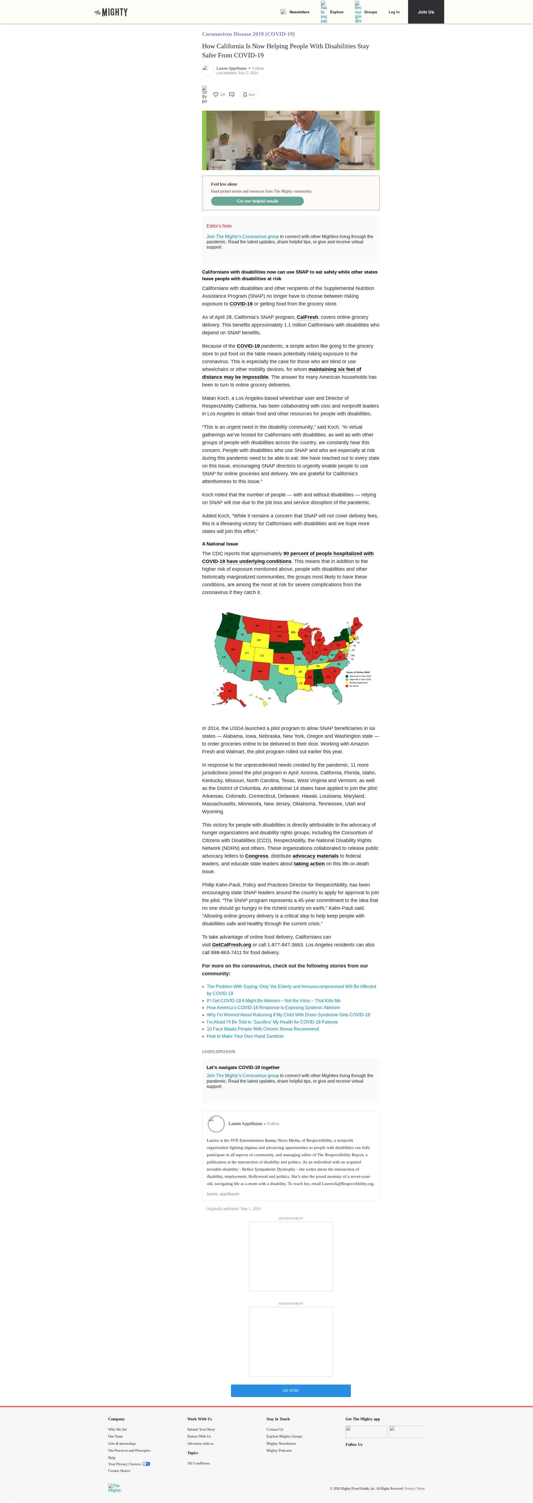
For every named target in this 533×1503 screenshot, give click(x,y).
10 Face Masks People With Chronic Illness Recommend (263, 1029)
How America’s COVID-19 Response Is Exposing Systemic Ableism (273, 1007)
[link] (111, 12)
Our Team (115, 1436)
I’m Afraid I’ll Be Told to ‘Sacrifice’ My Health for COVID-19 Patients (272, 1022)
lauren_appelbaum (223, 1193)
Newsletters (299, 11)
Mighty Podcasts (279, 1450)
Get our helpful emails (257, 201)
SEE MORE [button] (291, 1391)
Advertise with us (200, 1443)
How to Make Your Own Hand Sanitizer (245, 1036)
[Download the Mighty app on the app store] (366, 1432)
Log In (394, 11)
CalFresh (307, 317)
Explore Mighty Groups (284, 1436)
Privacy (409, 1488)
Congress (256, 856)
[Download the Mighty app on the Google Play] (410, 1432)
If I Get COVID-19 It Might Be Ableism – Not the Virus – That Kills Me (274, 1000)
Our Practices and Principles (129, 1450)
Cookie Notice (119, 1471)
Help (111, 1458)
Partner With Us (199, 1436)
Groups (370, 11)
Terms (421, 1488)
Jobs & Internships (122, 1443)
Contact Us (274, 1429)
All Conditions (198, 1463)
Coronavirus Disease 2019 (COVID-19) (248, 34)
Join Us (426, 12)
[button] (258, 68)
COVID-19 (241, 304)
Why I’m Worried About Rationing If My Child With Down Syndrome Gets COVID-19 (288, 1014)
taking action (309, 864)
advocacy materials (316, 856)
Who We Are (117, 1429)
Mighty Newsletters (281, 1443)
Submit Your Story (201, 1429)
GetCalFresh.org (231, 945)
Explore (336, 11)
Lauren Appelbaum (232, 68)
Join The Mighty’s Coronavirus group (243, 236)
